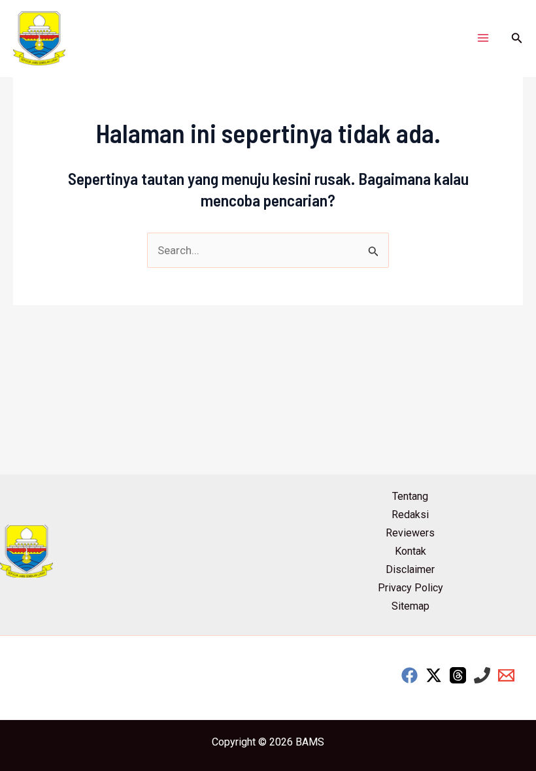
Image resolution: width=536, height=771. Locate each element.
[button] (517, 38)
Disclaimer (410, 569)
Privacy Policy (410, 588)
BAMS (309, 742)
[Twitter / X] (434, 675)
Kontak (410, 551)
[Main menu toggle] (483, 39)
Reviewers (410, 533)
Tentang (410, 496)
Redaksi (410, 514)
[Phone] (482, 675)
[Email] (506, 675)
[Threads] (458, 675)
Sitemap (410, 606)
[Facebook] (409, 675)
